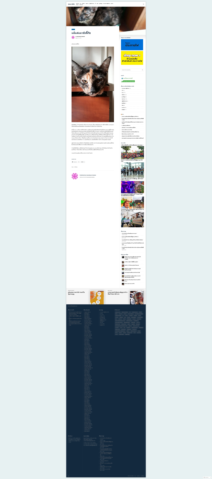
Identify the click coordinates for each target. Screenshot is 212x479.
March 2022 (86, 375)
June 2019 (86, 415)
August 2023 (86, 353)
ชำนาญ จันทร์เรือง (140, 317)
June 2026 (86, 314)
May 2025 (86, 327)
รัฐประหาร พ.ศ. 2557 (136, 325)
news (116, 313)
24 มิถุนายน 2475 (117, 312)
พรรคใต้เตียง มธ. (136, 320)
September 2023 (87, 352)
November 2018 (87, 424)
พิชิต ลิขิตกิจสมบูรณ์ (127, 322)
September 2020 (87, 396)
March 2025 (86, 330)
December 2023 (87, 348)
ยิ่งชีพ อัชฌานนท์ (117, 324)
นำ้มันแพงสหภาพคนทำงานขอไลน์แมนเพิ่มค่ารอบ (130, 131)
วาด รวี (121, 327)
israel (140, 312)
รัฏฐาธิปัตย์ (133, 324)
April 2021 (86, 389)
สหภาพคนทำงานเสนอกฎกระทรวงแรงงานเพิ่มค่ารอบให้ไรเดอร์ (133, 138)
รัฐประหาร (130, 325)
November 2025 (87, 321)
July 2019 (86, 414)
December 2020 (87, 393)
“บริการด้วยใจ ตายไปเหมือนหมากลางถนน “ (132, 145)
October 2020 (87, 395)
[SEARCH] (143, 4)
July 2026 (86, 313)
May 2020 (86, 401)
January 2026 (86, 319)
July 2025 (86, 326)
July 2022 (86, 370)
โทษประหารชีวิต (121, 334)
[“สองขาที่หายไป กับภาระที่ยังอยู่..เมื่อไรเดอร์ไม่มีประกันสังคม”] (132, 187)
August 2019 (86, 413)
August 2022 (86, 369)
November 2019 (87, 409)
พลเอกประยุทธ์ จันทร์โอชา (118, 322)
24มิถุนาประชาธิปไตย (125, 312)
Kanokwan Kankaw (80, 36)
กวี (95, 3)
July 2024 (86, 339)
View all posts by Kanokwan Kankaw (87, 177)
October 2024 (87, 336)
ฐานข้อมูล (100, 3)
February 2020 (87, 405)
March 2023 (86, 360)
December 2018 (87, 423)
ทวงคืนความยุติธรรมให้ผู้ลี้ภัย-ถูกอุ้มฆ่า (131, 261)
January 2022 (86, 378)
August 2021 (86, 384)
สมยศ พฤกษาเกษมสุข (134, 327)
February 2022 (87, 376)
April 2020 (86, 402)
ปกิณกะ (77, 4)
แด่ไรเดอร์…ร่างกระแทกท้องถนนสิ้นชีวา (129, 127)
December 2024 (87, 334)
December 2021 (87, 379)
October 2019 (87, 410)
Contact (87, 439)
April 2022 (86, 374)
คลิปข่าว (83, 3)
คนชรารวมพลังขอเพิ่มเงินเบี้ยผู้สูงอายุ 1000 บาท (130, 116)
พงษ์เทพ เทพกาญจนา (129, 320)
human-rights (135, 312)
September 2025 (87, 323)
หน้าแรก (77, 3)
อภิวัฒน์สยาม (129, 329)
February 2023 (87, 361)
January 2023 (86, 362)
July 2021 (86, 385)
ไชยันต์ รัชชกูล (127, 334)
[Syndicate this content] (121, 114)
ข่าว (80, 3)
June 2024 (86, 340)
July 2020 (86, 398)
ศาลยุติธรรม (128, 327)
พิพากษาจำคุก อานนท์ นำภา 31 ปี (128, 133)
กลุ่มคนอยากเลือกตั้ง (118, 315)
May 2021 (86, 388)
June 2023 (86, 356)
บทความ (87, 3)
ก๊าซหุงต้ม (135, 315)
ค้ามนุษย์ (128, 317)
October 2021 (87, 382)
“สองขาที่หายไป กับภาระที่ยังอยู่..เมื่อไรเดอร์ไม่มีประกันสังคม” (132, 239)
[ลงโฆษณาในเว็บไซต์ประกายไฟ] (132, 44)
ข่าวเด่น (139, 315)
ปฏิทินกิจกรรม (91, 3)
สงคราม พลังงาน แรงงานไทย (127, 129)
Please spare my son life (129, 283)
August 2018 (86, 428)
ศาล (124, 327)
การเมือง (126, 315)
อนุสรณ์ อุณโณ (123, 329)
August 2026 (86, 312)
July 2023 (86, 354)
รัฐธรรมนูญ (137, 324)
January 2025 (86, 332)
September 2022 (87, 367)
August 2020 (86, 397)
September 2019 (87, 411)
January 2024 (86, 347)
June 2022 (86, 371)
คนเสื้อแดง (121, 317)
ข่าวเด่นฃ (116, 317)
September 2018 (87, 427)
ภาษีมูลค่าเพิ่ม (133, 322)
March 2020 (86, 404)
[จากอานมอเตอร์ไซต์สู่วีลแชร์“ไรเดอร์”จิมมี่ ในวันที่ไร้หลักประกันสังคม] (132, 202)
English (81, 4)
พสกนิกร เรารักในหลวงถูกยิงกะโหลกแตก (132, 265)
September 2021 (87, 383)
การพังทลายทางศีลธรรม (126, 125)
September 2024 (87, 337)
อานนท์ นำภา (134, 329)
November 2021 (87, 380)
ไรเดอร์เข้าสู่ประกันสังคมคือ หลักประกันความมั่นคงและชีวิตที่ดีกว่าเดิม (106, 453)
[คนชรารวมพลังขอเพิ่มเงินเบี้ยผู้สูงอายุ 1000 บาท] (132, 170)
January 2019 (86, 422)
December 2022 (87, 363)
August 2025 (86, 325)
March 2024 (86, 344)
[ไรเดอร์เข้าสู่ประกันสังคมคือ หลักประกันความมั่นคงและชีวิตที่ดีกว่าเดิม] (132, 219)
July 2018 (86, 430)
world (125, 313)
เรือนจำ (116, 332)
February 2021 (87, 391)
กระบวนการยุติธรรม (106, 3)
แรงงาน (112, 3)
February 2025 (87, 331)
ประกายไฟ (71, 4)
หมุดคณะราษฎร (117, 329)
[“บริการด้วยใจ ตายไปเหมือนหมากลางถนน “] (132, 152)
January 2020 (86, 406)
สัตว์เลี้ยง (73, 29)
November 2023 (87, 349)
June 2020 (86, 400)
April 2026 (86, 317)
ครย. (125, 317)
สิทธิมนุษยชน (141, 327)
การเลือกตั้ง (130, 315)
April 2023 (86, 358)
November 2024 (87, 335)
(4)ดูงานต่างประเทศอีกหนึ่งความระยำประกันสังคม (130, 136)
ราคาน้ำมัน (116, 327)
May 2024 (86, 341)
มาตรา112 (138, 322)
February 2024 (87, 345)
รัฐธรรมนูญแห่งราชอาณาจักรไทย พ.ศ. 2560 (121, 325)
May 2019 (86, 417)
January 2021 (86, 392)
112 (129, 312)
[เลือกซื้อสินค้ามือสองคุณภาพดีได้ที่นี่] (132, 57)
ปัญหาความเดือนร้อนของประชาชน (120, 320)
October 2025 (87, 322)
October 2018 (87, 426)
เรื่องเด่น (76, 166)
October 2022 (87, 366)
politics (120, 313)
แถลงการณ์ (138, 332)
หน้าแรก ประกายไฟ (130, 475)
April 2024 (86, 343)
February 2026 (87, 318)
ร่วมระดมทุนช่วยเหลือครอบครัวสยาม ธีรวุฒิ (132, 272)
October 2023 (87, 350)
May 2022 (86, 372)
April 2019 (86, 418)
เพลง (97, 3)
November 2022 (87, 365)
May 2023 (86, 357)
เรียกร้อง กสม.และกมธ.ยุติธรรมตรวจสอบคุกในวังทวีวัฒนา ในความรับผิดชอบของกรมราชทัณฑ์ (133, 258)
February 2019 (87, 420)
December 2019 (87, 408)
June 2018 (86, 431)
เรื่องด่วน (120, 332)
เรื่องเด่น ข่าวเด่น (129, 332)
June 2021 (86, 387)
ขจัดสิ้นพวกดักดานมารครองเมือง (105, 466)
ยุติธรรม (129, 324)
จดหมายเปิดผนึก (133, 317)
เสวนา (134, 332)
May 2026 (86, 315)
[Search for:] (131, 69)
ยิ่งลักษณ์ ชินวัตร (124, 324)
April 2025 (86, 328)
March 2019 (86, 419)
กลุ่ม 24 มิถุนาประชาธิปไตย (138, 313)
